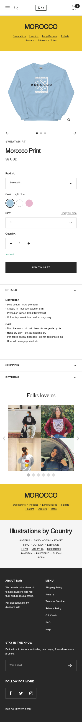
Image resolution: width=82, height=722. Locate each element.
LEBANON (53, 545)
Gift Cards (51, 616)
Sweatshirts (19, 36)
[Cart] (74, 7)
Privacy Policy (53, 608)
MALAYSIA (38, 549)
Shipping (12, 365)
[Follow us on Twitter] (21, 693)
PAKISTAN (26, 553)
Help (48, 630)
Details (11, 290)
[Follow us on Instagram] (31, 693)
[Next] (75, 133)
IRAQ (26, 545)
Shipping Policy (54, 588)
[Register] (70, 665)
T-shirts (65, 36)
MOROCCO (54, 549)
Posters (30, 41)
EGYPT (58, 541)
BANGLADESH (42, 541)
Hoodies (33, 36)
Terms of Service (55, 601)
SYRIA (41, 558)
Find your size (69, 213)
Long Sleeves (49, 36)
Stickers (42, 41)
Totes (54, 41)
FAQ (48, 623)
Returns (12, 377)
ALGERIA (24, 541)
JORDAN (38, 545)
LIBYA (24, 549)
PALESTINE (42, 553)
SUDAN (57, 553)
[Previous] (7, 133)
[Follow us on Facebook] (10, 693)
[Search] (16, 8)
